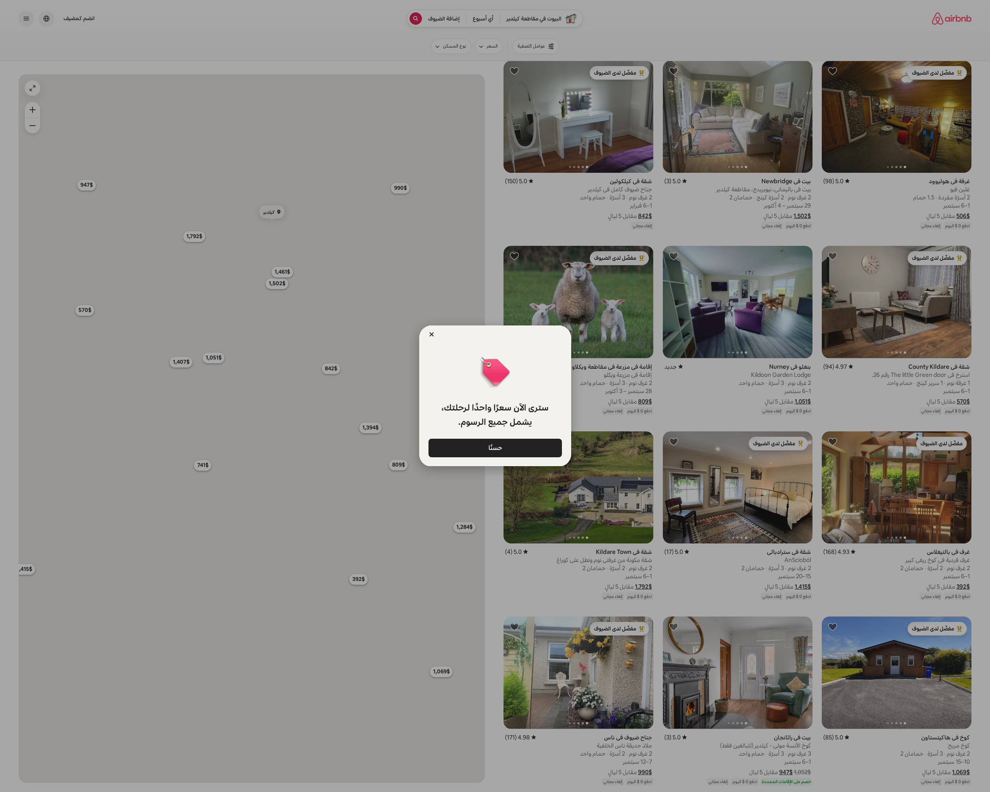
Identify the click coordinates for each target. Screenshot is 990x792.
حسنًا (495, 447)
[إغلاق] (431, 334)
